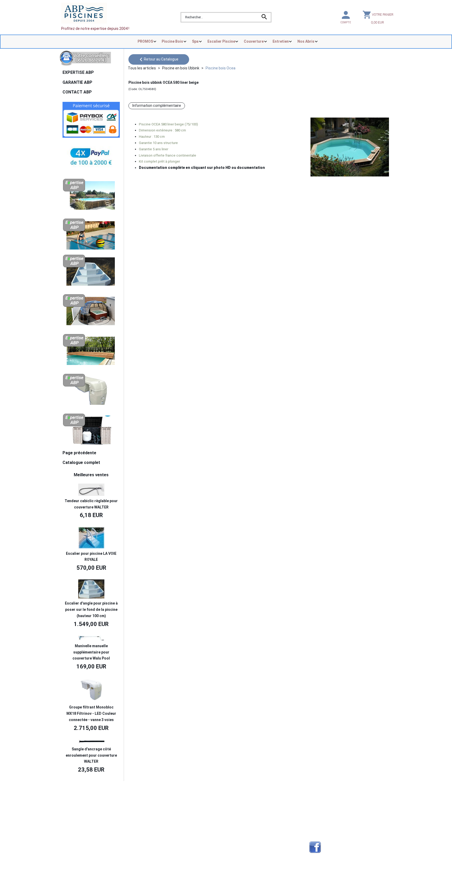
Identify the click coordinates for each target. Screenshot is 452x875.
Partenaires (319, 807)
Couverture (254, 41)
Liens (313, 813)
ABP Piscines (320, 825)
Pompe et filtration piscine (168, 847)
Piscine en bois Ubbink (180, 68)
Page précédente (79, 452)
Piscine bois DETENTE (245, 813)
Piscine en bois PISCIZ (245, 807)
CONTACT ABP (77, 92)
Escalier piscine (240, 819)
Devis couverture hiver (164, 800)
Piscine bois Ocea (220, 68)
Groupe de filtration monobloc (252, 838)
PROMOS (145, 41)
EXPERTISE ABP (78, 72)
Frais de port (74, 813)
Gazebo (152, 832)
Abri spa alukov (239, 800)
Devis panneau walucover (167, 819)
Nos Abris (305, 41)
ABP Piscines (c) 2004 (88, 792)
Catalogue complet (81, 462)
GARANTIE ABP (77, 82)
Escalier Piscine (221, 41)
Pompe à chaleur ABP (245, 847)
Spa (195, 41)
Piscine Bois (172, 41)
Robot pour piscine (161, 838)
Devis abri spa (157, 813)
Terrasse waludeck (243, 832)
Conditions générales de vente (89, 819)
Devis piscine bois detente (168, 825)
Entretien (281, 41)
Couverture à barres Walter (250, 825)
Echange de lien (322, 800)
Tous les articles (142, 68)
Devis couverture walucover (169, 807)
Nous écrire (78, 800)
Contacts (72, 807)
